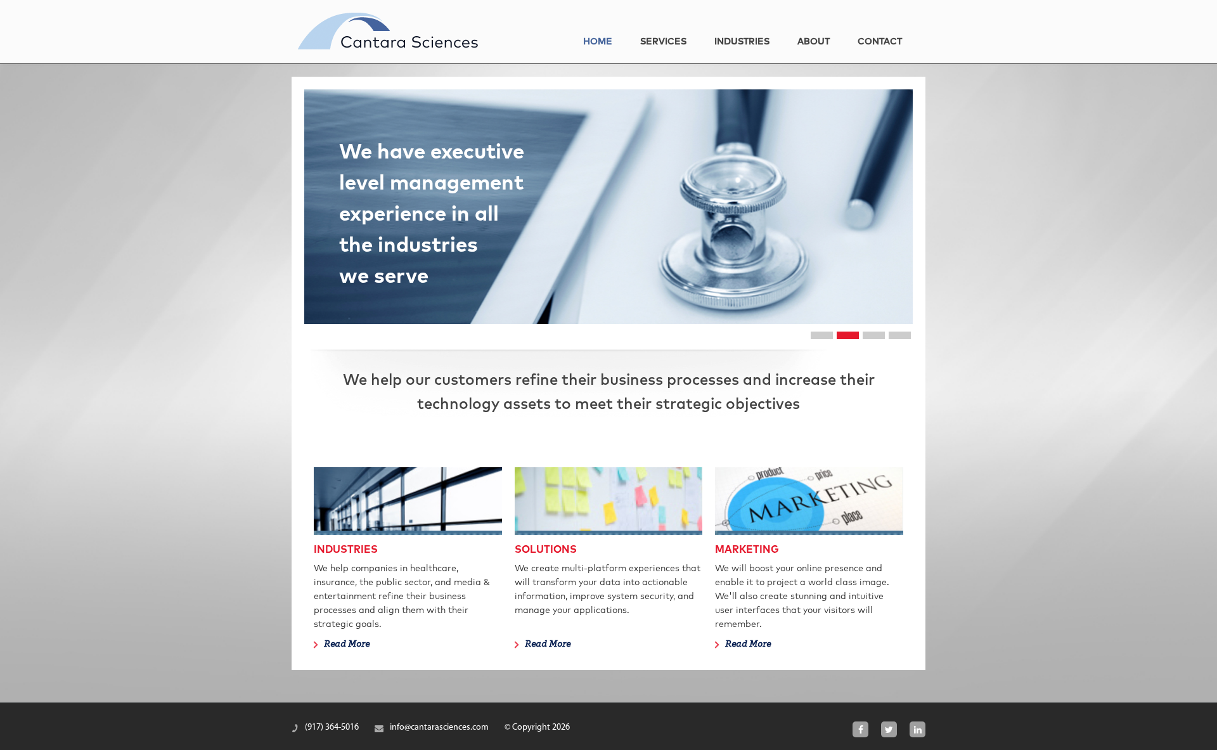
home (597, 41)
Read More (347, 644)
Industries (741, 41)
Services (663, 41)
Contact (880, 41)
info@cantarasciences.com (439, 727)
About (813, 41)
